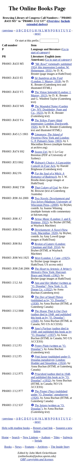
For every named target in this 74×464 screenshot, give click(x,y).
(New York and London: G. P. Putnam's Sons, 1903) (50, 138)
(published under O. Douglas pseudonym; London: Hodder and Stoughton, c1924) (51, 360)
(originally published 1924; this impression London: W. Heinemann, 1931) (51, 67)
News (18, 446)
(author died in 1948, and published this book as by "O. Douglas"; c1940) (51, 316)
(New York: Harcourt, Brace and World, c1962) (51, 272)
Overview (53, 21)
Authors (45, 437)
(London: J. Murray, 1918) (47, 80)
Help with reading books (16, 428)
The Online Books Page (37, 8)
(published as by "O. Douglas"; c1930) (48, 300)
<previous (7, 30)
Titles (57, 437)
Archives (42, 446)
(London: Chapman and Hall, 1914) (48, 245)
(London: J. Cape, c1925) (52, 258)
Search (16, 437)
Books (8, 446)
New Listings (30, 437)
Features (29, 446)
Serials (38, 440)
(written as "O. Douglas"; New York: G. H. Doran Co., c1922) (51, 286)
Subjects (67, 437)
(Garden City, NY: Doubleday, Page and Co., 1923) (49, 109)
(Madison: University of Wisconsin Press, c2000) (51, 201)
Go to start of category (58, 59)
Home (5, 437)
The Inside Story (60, 446)
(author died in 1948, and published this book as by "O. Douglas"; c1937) (51, 331)
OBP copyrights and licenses (36, 459)
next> (38, 33)
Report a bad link (43, 428)
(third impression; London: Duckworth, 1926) (50, 123)
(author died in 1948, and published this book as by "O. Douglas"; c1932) (51, 377)
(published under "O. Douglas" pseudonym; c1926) (49, 394)
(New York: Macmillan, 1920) (49, 231)
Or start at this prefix (26, 40)
